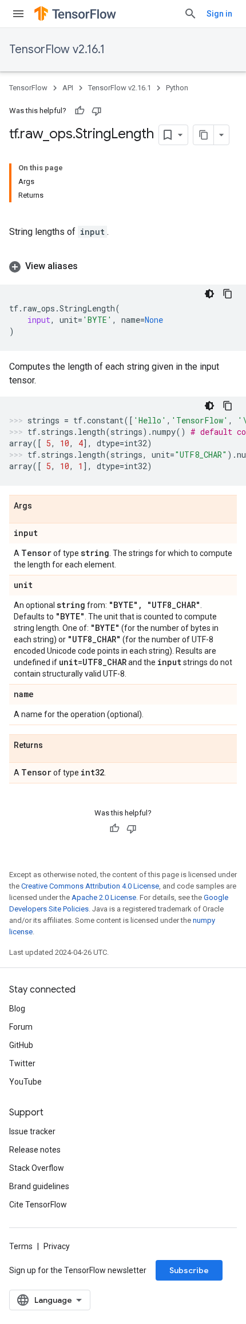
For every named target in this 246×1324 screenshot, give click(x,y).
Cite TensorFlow (38, 1204)
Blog (17, 1008)
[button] (123, 266)
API (67, 87)
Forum (21, 1026)
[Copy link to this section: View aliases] (89, 266)
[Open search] (190, 14)
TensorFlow (28, 87)
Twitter (22, 1063)
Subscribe (189, 1270)
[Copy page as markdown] (203, 135)
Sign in (219, 13)
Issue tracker (32, 1131)
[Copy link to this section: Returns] (54, 746)
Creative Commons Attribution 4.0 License (90, 886)
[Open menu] (18, 13)
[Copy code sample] (228, 294)
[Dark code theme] (209, 294)
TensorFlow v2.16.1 (57, 49)
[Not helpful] (96, 110)
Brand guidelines (39, 1186)
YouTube (25, 1081)
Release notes (35, 1149)
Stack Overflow (36, 1168)
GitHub (21, 1045)
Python (177, 87)
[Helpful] (79, 110)
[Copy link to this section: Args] (43, 506)
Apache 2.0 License (104, 897)
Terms (21, 1246)
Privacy (56, 1246)
